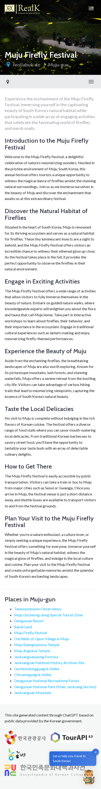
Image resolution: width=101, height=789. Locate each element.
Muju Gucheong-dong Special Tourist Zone (48, 615)
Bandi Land (23, 627)
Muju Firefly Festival (30, 632)
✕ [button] (95, 752)
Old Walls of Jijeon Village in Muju (41, 638)
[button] (88, 776)
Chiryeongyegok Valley (32, 674)
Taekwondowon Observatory (38, 609)
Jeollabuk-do (26, 64)
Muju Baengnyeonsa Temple (36, 644)
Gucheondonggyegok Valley (36, 668)
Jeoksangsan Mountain (32, 692)
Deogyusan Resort (29, 620)
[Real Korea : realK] (22, 8)
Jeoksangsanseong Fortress (36, 656)
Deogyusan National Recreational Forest (46, 680)
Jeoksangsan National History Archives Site (49, 662)
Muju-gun (58, 64)
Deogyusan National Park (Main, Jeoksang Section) (55, 686)
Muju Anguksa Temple (32, 650)
